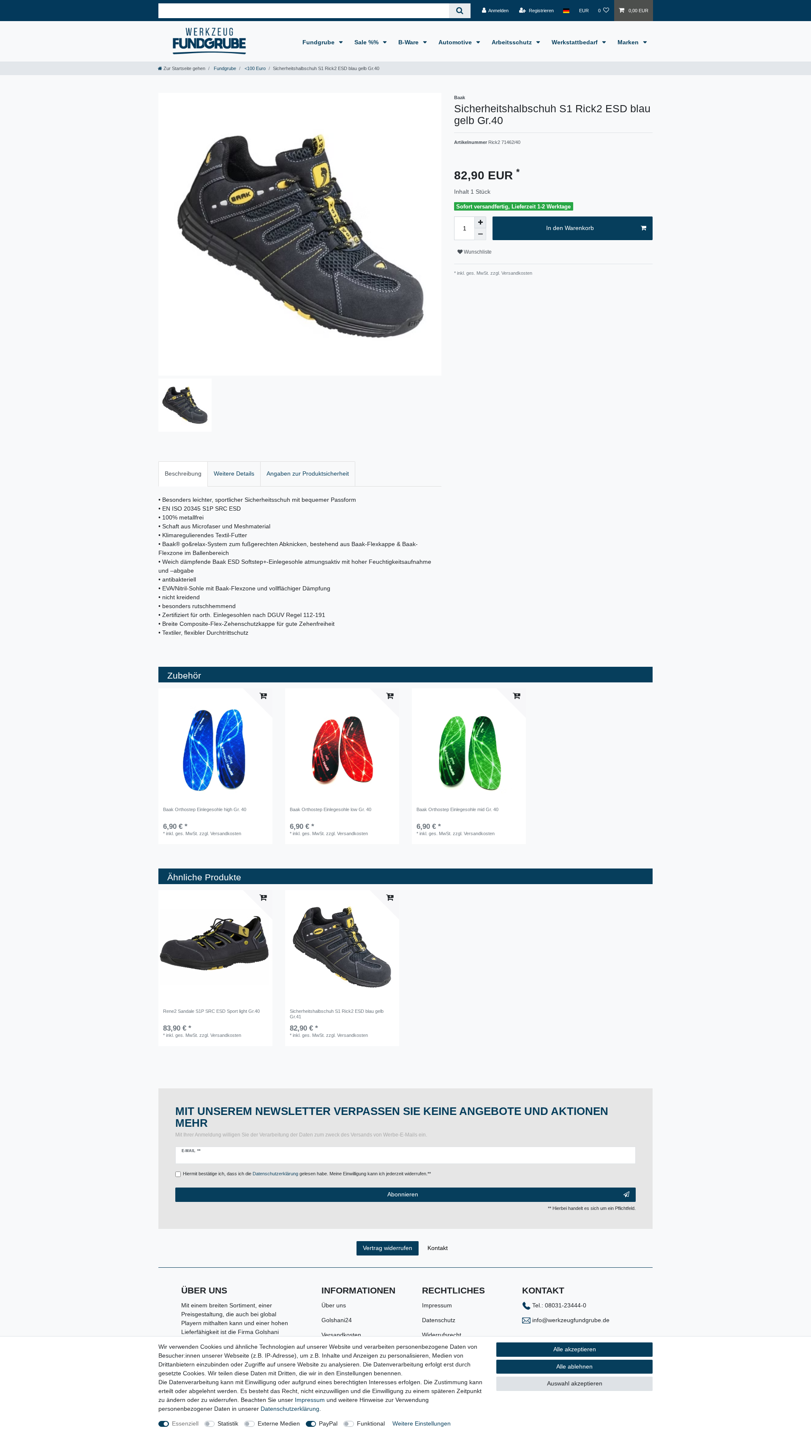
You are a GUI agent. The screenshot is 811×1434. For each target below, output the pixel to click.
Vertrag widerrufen (387, 1248)
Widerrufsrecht (441, 1334)
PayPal (328, 1423)
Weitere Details (234, 473)
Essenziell (185, 1423)
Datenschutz (438, 1320)
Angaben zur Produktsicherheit (308, 473)
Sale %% (367, 42)
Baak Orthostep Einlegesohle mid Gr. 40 (457, 809)
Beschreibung (183, 473)
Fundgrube (319, 42)
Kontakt (437, 1248)
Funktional (371, 1423)
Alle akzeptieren (574, 1349)
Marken (629, 42)
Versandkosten (341, 1334)
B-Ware (409, 42)
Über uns (333, 1305)
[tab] (183, 473)
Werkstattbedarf (575, 42)
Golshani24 (336, 1320)
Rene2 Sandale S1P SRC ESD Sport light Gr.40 (211, 1011)
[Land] (566, 10)
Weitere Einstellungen (421, 1423)
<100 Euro (254, 68)
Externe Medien (279, 1423)
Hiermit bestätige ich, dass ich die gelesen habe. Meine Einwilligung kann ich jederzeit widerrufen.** (307, 1173)
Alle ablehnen (574, 1366)
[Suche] (460, 10)
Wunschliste (477, 252)
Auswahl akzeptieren (574, 1383)
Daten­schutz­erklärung (290, 1408)
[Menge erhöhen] (480, 222)
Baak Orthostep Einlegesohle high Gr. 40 (204, 809)
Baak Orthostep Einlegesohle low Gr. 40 (330, 809)
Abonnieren (402, 1194)
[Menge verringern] (480, 234)
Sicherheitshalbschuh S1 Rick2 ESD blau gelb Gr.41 (337, 1014)
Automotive (456, 42)
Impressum (437, 1305)
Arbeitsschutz (512, 42)
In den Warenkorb (570, 228)
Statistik (228, 1423)
